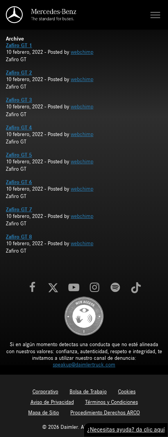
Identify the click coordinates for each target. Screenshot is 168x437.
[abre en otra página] (84, 316)
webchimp (82, 52)
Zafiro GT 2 (19, 73)
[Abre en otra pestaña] (32, 288)
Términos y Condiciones (111, 402)
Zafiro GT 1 (19, 45)
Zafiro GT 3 (19, 100)
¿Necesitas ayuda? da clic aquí (126, 429)
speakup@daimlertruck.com (84, 365)
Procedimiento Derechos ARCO (105, 413)
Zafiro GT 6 (19, 182)
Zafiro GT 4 (19, 128)
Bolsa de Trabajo (88, 392)
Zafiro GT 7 (19, 209)
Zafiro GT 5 (19, 155)
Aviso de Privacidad (52, 402)
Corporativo (45, 392)
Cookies (127, 392)
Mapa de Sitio (43, 413)
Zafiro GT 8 (19, 237)
